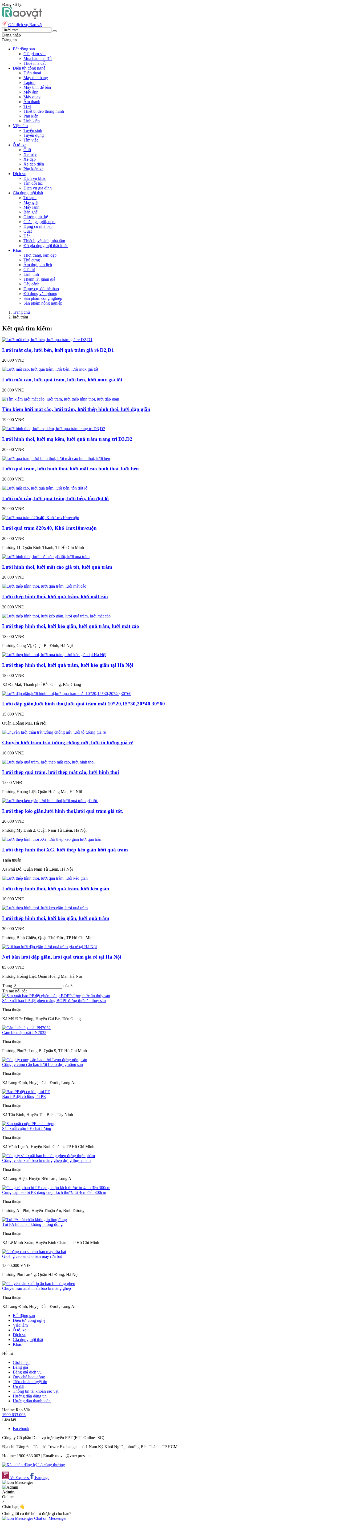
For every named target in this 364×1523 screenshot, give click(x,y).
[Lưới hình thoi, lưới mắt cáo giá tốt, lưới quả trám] (46, 556)
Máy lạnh (31, 207)
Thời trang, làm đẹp (39, 255)
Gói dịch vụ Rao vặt (25, 24)
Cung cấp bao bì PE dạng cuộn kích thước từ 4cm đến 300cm (54, 1192)
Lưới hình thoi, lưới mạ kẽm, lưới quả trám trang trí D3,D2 (67, 439)
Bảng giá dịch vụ (27, 1372)
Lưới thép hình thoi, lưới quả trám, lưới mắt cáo (55, 596)
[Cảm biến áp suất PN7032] (26, 1027)
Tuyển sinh (32, 130)
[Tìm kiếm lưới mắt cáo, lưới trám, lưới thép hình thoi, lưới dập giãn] (60, 399)
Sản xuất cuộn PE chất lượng (26, 1128)
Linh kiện (31, 121)
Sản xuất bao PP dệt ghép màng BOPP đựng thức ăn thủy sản (54, 1000)
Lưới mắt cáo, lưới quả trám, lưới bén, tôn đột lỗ (55, 498)
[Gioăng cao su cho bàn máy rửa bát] (34, 1251)
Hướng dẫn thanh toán (32, 1401)
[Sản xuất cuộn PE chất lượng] (28, 1123)
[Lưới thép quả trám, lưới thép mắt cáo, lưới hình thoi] (48, 762)
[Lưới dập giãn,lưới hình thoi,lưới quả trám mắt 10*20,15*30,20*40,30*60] (66, 693)
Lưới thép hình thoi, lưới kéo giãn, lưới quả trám (55, 918)
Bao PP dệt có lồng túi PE (24, 1096)
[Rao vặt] (22, 17)
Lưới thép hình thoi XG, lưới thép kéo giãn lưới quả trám (65, 850)
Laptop (29, 82)
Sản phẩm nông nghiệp (42, 303)
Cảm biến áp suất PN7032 (24, 1032)
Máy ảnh (30, 92)
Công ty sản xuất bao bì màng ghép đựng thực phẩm (46, 1160)
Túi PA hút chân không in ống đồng (32, 1224)
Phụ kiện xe (33, 169)
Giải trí (29, 269)
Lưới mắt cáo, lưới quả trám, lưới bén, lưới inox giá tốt (62, 379)
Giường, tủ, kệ (35, 217)
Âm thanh (31, 101)
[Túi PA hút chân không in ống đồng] (34, 1219)
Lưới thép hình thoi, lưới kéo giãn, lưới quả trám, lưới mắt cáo (70, 626)
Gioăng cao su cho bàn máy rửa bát (32, 1256)
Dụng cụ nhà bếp (37, 226)
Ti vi (27, 106)
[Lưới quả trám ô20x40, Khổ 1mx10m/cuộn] (40, 517)
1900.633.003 (14, 1414)
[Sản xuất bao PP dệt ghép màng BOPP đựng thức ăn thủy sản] (56, 995)
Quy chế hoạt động (29, 1377)
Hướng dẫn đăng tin (30, 1396)
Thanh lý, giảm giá (39, 279)
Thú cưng (31, 260)
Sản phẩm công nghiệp (42, 298)
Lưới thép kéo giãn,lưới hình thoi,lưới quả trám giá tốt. (62, 811)
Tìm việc (30, 140)
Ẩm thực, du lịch (37, 264)
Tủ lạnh (30, 197)
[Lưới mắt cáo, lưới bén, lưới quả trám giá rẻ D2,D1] (47, 339)
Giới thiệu (21, 1362)
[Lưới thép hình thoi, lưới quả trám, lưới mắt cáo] (44, 586)
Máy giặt (30, 202)
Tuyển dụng (33, 135)
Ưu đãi (18, 1386)
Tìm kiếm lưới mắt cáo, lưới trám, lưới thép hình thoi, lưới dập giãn (76, 409)
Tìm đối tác (33, 183)
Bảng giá (20, 1367)
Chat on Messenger (50, 1518)
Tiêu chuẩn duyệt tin (30, 1381)
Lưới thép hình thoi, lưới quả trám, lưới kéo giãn (55, 888)
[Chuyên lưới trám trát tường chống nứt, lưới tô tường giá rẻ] (54, 732)
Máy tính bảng (35, 77)
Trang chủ (21, 312)
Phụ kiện (30, 116)
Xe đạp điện (33, 164)
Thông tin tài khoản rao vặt (35, 1391)
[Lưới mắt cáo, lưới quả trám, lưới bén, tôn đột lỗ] (44, 488)
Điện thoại (32, 73)
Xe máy (30, 154)
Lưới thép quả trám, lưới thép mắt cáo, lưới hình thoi (60, 772)
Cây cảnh (31, 284)
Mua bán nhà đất (37, 58)
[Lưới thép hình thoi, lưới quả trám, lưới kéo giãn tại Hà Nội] (54, 654)
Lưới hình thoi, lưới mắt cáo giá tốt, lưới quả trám (57, 567)
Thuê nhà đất (34, 63)
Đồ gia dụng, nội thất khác (45, 245)
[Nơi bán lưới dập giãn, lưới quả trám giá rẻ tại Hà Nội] (49, 946)
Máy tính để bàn (37, 87)
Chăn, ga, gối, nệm (39, 221)
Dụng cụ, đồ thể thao (41, 288)
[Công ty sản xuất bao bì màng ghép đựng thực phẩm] (48, 1155)
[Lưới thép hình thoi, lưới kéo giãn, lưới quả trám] (45, 908)
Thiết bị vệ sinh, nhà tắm (44, 241)
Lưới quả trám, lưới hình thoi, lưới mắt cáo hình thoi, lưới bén (70, 468)
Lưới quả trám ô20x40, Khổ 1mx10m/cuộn (49, 528)
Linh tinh (31, 274)
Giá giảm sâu (34, 53)
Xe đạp (29, 159)
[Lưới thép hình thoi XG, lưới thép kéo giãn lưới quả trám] (52, 839)
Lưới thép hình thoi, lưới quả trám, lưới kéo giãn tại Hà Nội (67, 665)
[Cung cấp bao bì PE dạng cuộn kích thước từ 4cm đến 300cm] (56, 1187)
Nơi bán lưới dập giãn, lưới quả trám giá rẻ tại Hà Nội (61, 957)
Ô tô (27, 149)
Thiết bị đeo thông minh (43, 111)
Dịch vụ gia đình (37, 188)
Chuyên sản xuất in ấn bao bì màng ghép (36, 1288)
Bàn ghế (30, 212)
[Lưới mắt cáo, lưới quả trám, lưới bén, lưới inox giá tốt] (50, 369)
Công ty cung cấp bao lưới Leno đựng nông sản (42, 1064)
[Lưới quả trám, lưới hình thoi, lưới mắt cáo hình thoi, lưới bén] (56, 458)
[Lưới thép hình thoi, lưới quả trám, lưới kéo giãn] (45, 878)
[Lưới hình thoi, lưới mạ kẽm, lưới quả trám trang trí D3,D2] (53, 428)
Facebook (21, 1428)
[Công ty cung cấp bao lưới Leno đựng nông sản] (44, 1059)
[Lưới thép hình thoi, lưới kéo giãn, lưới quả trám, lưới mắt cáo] (56, 616)
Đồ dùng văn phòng (40, 293)
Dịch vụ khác (34, 178)
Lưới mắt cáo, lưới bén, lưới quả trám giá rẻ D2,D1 (58, 350)
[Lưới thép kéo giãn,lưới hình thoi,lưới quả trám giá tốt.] (50, 800)
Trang (7, 985)
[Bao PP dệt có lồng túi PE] (26, 1091)
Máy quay (32, 97)
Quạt (27, 231)
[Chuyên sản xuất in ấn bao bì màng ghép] (38, 1283)
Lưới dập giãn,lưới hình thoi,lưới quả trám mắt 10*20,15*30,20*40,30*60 (83, 703)
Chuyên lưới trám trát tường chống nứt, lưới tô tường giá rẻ (67, 742)
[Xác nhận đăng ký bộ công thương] (33, 1465)
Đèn (27, 236)
